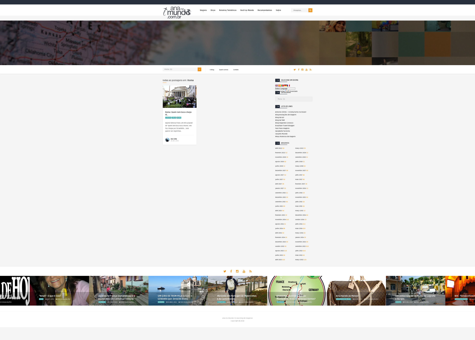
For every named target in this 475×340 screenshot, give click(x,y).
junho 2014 (279, 228)
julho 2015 (298, 202)
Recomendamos (265, 10)
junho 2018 (279, 166)
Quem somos (223, 70)
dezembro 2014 (300, 215)
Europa (168, 117)
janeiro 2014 (299, 237)
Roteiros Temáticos (228, 10)
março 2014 (299, 233)
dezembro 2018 (300, 153)
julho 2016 (298, 193)
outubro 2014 (299, 220)
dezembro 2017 (280, 170)
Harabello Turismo (282, 131)
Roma (179, 117)
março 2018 (299, 166)
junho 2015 (279, 206)
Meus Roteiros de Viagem (285, 136)
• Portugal (221, 302)
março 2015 (299, 211)
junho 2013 (279, 255)
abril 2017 (278, 184)
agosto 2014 (279, 224)
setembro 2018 (300, 157)
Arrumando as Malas (343, 299)
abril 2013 (278, 260)
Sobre (278, 10)
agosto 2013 (279, 251)
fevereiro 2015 (280, 215)
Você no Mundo (247, 10)
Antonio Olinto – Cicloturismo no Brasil (290, 112)
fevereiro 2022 (280, 153)
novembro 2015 (300, 197)
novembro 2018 (280, 157)
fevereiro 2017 (300, 184)
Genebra (161, 302)
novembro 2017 (300, 170)
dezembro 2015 (280, 197)
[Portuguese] (282, 85)
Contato (236, 70)
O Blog (212, 70)
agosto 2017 (279, 175)
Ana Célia (174, 139)
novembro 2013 (300, 242)
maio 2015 (298, 206)
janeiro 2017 (279, 188)
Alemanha (102, 302)
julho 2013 (298, 251)
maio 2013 (298, 255)
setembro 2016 (280, 193)
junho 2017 (279, 179)
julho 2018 (298, 162)
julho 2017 (298, 175)
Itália (174, 117)
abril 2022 (278, 148)
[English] (276, 85)
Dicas (213, 10)
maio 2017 (298, 179)
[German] (285, 85)
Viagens (203, 10)
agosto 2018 (279, 162)
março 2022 (299, 148)
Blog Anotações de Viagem (285, 115)
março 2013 (299, 260)
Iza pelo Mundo (281, 134)
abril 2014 (278, 233)
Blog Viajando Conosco (284, 123)
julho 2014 (298, 224)
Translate (293, 91)
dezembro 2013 (280, 242)
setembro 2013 (300, 246)
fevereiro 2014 (280, 237)
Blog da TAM (280, 120)
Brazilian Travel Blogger (285, 126)
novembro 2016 (300, 188)
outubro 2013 (279, 246)
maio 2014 (298, 228)
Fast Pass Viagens (282, 128)
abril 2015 (278, 211)
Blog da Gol (279, 117)
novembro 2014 (280, 220)
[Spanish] (279, 85)
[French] (288, 85)
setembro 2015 (280, 202)
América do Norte (461, 299)
